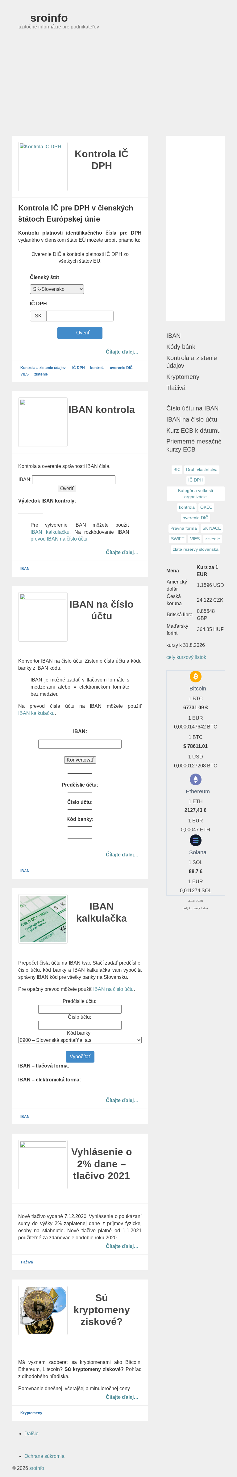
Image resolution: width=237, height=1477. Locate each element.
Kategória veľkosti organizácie (195, 493)
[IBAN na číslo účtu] (43, 617)
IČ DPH (38, 303)
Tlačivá (26, 1262)
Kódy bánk (180, 346)
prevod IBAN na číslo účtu (59, 538)
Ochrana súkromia (44, 1456)
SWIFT (178, 538)
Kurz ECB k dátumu (193, 430)
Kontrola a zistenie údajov (43, 368)
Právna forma (183, 528)
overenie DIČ (121, 368)
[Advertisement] (118, 89)
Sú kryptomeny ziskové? (101, 1309)
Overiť (82, 332)
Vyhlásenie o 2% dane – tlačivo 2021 (101, 1163)
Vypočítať (80, 1056)
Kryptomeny (31, 1413)
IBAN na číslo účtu (113, 989)
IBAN (25, 569)
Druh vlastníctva (202, 469)
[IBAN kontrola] (43, 422)
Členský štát (44, 277)
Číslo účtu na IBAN (192, 408)
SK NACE (211, 528)
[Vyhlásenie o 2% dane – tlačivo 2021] (43, 1164)
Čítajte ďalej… (122, 351)
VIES (24, 374)
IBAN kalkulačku (50, 532)
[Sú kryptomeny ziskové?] (43, 1310)
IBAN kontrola (102, 409)
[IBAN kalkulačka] (43, 919)
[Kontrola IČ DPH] (43, 166)
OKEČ (206, 507)
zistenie (41, 374)
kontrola (97, 368)
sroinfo (47, 17)
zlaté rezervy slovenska (195, 549)
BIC (177, 469)
